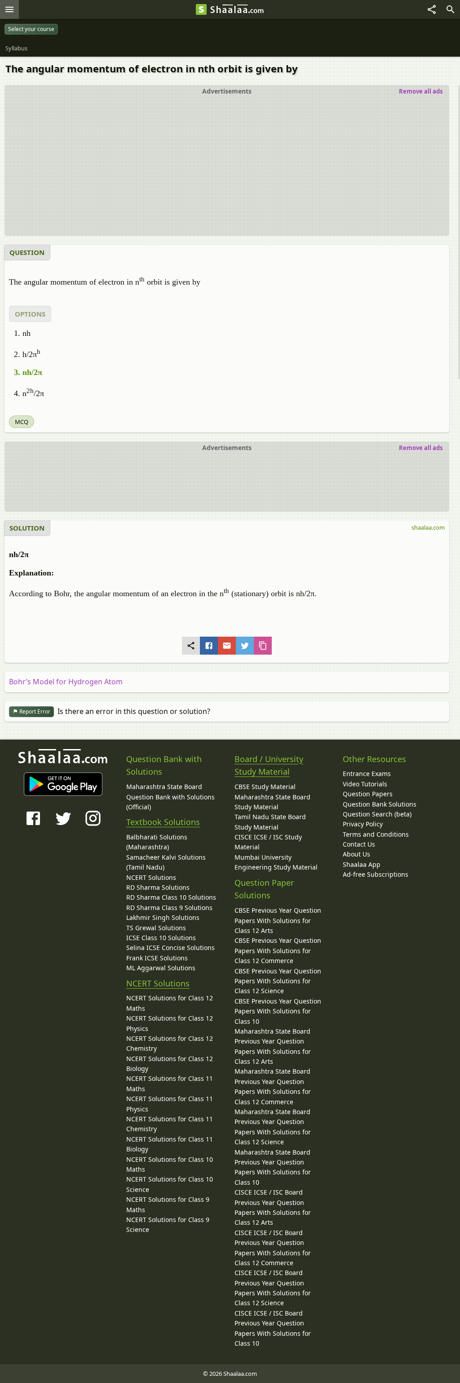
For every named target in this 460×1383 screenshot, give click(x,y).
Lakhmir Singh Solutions (162, 917)
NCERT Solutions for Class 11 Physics (169, 1103)
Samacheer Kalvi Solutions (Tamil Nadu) (166, 862)
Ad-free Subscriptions (375, 874)
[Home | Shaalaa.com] (201, 9)
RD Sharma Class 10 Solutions (171, 897)
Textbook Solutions (163, 821)
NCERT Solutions (151, 877)
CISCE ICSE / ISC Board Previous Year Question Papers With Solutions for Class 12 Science (272, 1287)
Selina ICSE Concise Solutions (170, 947)
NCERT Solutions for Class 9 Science (167, 1224)
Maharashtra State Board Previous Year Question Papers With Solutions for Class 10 (272, 1167)
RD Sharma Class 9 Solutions (169, 907)
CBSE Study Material (265, 786)
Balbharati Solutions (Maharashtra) (156, 842)
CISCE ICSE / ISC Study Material (268, 842)
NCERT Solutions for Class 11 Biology (169, 1144)
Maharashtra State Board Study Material (272, 802)
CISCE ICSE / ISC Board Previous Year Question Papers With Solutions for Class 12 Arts (272, 1207)
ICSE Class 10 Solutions (161, 937)
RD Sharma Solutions (158, 887)
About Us (356, 854)
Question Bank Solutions (379, 804)
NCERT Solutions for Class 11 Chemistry (169, 1124)
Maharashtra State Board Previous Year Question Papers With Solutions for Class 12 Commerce (272, 1086)
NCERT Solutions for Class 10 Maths (169, 1164)
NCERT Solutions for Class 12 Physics (169, 1023)
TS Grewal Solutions (156, 927)
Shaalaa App (361, 864)
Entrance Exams (367, 773)
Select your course (31, 29)
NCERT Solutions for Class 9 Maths (167, 1204)
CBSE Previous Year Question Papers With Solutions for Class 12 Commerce (277, 950)
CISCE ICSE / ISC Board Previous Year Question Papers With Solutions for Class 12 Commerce (272, 1247)
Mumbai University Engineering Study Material (276, 862)
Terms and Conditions (376, 834)
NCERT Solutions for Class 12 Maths (169, 1003)
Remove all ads (420, 91)
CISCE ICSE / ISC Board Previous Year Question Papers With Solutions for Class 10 (272, 1328)
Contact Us (359, 844)
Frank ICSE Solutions (157, 958)
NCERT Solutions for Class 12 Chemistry (169, 1043)
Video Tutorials (365, 784)
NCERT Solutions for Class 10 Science (169, 1184)
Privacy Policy (363, 824)
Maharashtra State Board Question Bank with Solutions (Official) (170, 796)
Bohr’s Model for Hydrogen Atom (66, 682)
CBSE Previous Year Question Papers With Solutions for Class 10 (277, 1011)
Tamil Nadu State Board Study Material (270, 821)
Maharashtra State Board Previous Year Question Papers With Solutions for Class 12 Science (272, 1126)
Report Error (34, 711)
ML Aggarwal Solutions (160, 968)
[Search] (450, 9)
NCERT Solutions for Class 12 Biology (169, 1063)
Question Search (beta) (377, 814)
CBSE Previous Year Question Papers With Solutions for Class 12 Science (277, 981)
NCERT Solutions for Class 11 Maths (169, 1083)
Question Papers (368, 794)
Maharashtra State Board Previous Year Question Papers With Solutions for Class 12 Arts (272, 1046)
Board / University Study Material (268, 765)
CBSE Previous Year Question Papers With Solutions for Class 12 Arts (277, 920)
